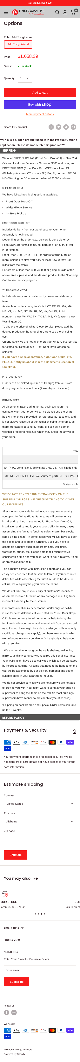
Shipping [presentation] (9, 150)
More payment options (40, 114)
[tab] (40, 150)
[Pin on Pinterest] (58, 127)
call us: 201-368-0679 (40, 3)
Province (9, 813)
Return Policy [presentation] (13, 718)
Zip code (9, 831)
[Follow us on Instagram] (14, 1012)
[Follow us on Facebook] (6, 1012)
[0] (72, 12)
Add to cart (40, 92)
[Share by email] (73, 127)
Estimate (16, 854)
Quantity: (9, 78)
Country (9, 795)
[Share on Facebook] (51, 127)
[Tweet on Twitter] (66, 127)
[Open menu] (6, 12)
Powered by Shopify (14, 1054)
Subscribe (16, 981)
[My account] (65, 12)
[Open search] (57, 12)
